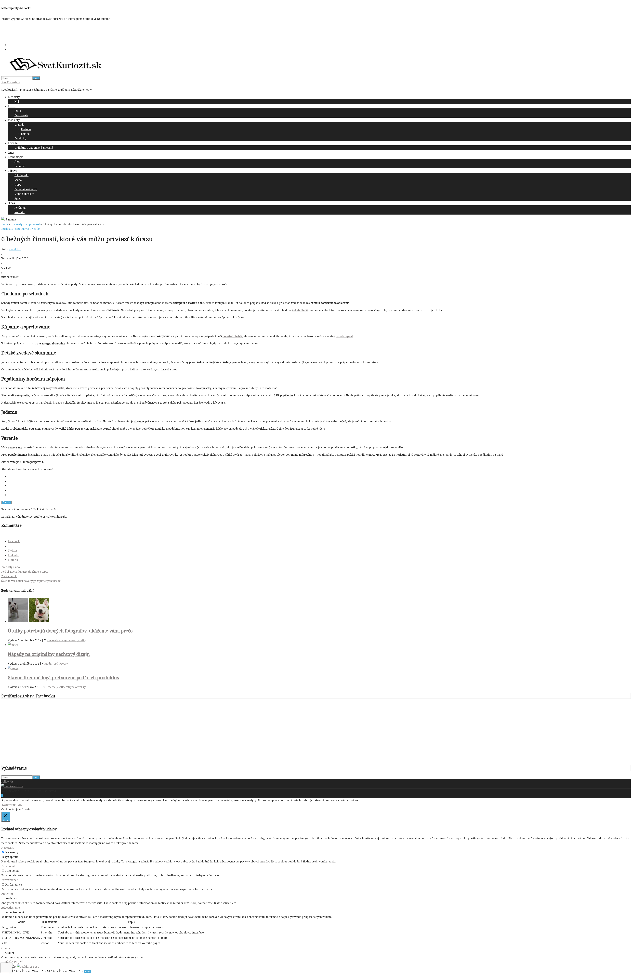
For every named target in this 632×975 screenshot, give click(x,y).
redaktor (15, 249)
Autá (17, 161)
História (26, 129)
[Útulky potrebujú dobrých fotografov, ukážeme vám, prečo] (28, 621)
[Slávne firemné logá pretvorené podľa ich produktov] (13, 668)
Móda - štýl (51, 663)
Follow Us (7, 781)
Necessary (11, 852)
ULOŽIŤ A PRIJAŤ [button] (12, 962)
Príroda (13, 143)
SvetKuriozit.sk (10, 82)
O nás (11, 203)
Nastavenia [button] (9, 805)
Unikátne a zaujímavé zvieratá (33, 147)
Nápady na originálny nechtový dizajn (49, 654)
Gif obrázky (21, 175)
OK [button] (20, 805)
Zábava (12, 171)
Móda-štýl (14, 120)
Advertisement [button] (10, 907)
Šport (17, 198)
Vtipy (17, 184)
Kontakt (19, 212)
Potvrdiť (6, 502)
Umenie (19, 124)
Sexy (11, 152)
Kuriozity (14, 97)
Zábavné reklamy (25, 189)
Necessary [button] (7, 847)
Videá (18, 180)
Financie (19, 166)
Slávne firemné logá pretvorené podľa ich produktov (63, 677)
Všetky (36, 229)
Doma (5, 224)
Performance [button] (9, 880)
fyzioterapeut (344, 336)
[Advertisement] (61, 31)
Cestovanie (21, 115)
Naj (16, 101)
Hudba (25, 134)
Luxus (11, 106)
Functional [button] (8, 866)
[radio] (319, 476)
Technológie (15, 157)
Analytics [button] (7, 894)
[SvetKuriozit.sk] (12, 786)
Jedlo (17, 111)
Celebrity (20, 138)
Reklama (20, 207)
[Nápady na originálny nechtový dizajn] (13, 645)
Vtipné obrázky (24, 194)
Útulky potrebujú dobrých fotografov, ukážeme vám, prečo (70, 631)
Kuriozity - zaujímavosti (26, 224)
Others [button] (5, 948)
